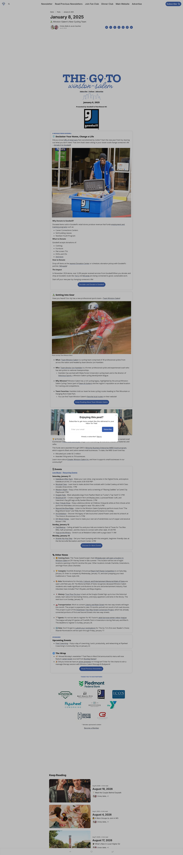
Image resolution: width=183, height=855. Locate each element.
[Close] (116, 415)
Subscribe (108, 429)
